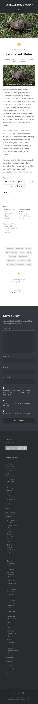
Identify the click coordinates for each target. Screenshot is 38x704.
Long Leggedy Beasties (19, 4)
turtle (29, 264)
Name (6, 357)
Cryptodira (9, 248)
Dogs (8, 665)
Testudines (12, 256)
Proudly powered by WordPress (18, 697)
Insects (7, 517)
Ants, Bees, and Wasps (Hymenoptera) (12, 522)
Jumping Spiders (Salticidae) (10, 490)
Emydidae (19, 248)
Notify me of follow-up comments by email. (18, 404)
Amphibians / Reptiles (19, 50)
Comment (7, 329)
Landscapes (9, 657)
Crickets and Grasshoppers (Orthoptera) (11, 602)
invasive (28, 248)
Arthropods (9, 499)
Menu (20, 9)
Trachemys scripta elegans (15, 264)
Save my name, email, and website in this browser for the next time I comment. (19, 393)
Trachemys (11, 260)
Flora (7, 508)
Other (7, 673)
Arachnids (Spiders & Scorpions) (8, 473)
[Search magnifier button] (24, 448)
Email (6, 367)
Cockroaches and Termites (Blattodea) (11, 591)
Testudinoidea (23, 256)
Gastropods (9, 512)
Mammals (8, 661)
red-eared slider (11, 252)
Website (6, 377)
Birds (7, 504)
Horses (9, 669)
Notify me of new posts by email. (17, 413)
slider (29, 252)
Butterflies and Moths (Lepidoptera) (11, 572)
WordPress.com (24, 699)
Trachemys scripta (24, 260)
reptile (22, 252)
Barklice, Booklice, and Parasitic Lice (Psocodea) (11, 550)
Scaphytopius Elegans (10, 224)
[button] (19, 76)
